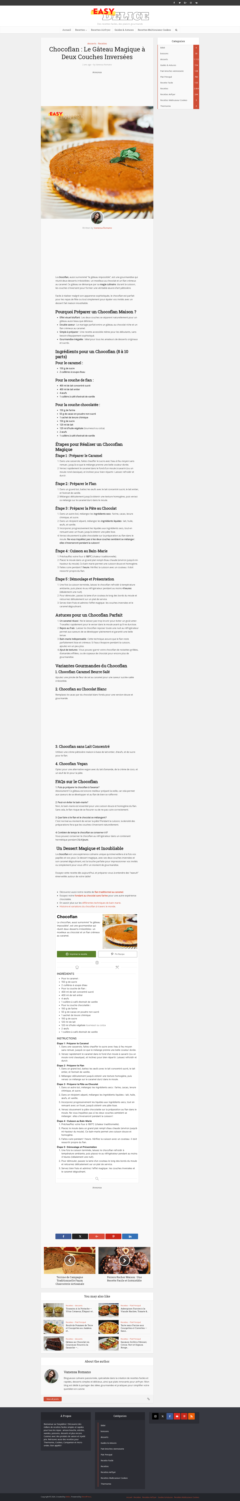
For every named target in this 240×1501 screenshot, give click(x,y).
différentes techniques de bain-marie (101, 902)
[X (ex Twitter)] (162, 1416)
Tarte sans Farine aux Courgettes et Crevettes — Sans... (134, 1328)
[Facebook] (170, 1416)
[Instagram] (155, 1416)
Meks (68, 1496)
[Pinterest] (184, 1416)
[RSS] (191, 1416)
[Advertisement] (97, 88)
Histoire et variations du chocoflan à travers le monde (87, 906)
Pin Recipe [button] (119, 954)
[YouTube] (177, 1416)
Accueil (66, 29)
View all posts (53, 1399)
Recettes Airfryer (100, 29)
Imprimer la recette (78, 954)
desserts (91, 43)
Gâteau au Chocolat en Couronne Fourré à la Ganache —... (77, 1345)
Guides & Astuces (124, 29)
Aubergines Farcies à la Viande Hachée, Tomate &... (134, 1310)
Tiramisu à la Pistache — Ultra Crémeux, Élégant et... (80, 1310)
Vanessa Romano (104, 64)
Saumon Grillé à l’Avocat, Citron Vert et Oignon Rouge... (134, 1345)
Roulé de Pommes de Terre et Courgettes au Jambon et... (79, 1328)
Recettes (80, 29)
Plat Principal (135, 1305)
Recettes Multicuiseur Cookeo (154, 29)
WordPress (86, 1496)
